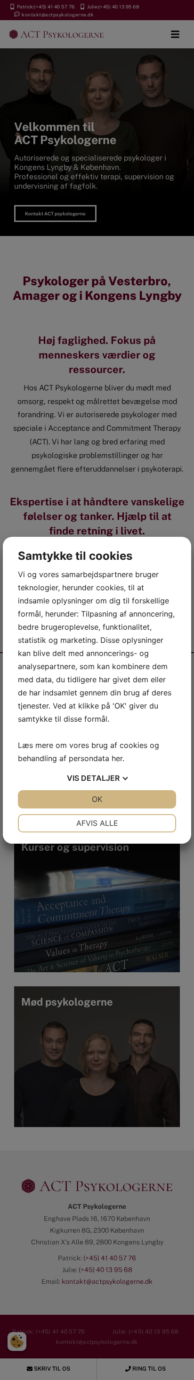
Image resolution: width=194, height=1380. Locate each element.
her (117, 758)
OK (97, 799)
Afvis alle (97, 823)
